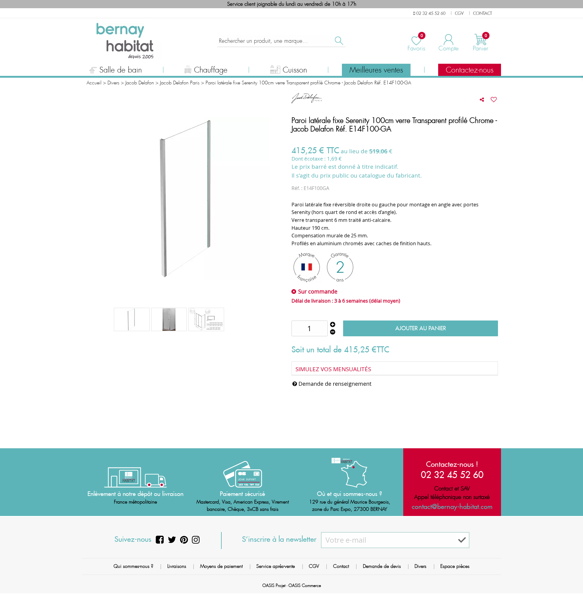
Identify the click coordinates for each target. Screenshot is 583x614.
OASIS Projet (273, 585)
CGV (314, 566)
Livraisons (176, 566)
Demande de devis (382, 566)
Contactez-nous (469, 70)
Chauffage (210, 70)
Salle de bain (120, 70)
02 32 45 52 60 (452, 474)
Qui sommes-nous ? (133, 566)
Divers (420, 566)
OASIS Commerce (304, 585)
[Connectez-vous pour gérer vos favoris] (493, 99)
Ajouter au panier (420, 328)
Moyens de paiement (221, 566)
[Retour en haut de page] (571, 596)
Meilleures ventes (376, 70)
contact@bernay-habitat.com (452, 506)
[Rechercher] (338, 41)
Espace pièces (454, 566)
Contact (341, 566)
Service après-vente (275, 566)
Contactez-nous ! (452, 464)
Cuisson (295, 70)
